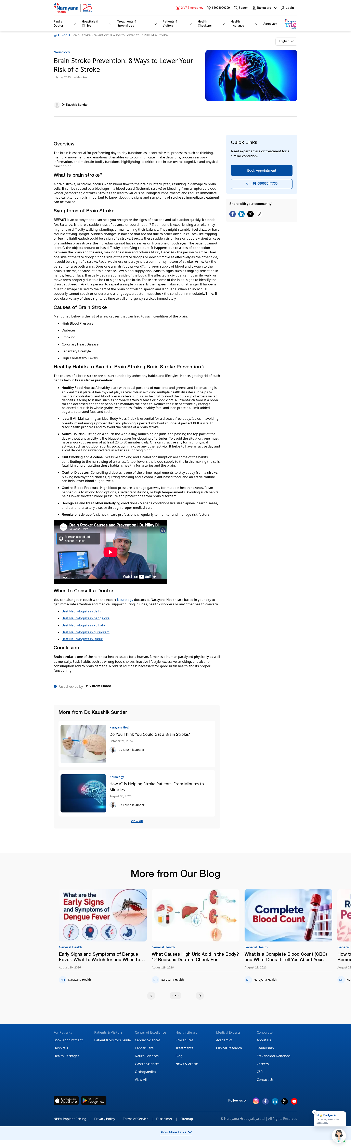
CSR (260, 1071)
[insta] (256, 1101)
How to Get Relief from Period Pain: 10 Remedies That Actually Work (303, 957)
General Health (89, 947)
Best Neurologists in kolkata (83, 625)
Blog (64, 35)
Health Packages (66, 1056)
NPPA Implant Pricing (72, 1119)
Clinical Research (229, 1048)
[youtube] (294, 1103)
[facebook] (265, 1103)
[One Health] (290, 24)
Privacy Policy (107, 1119)
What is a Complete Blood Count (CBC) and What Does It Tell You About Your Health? (211, 957)
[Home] (73, 8)
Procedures (184, 1040)
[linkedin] (275, 1103)
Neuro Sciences (147, 1056)
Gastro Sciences (147, 1064)
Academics (224, 1040)
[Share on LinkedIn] (241, 214)
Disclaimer (166, 1119)
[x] (284, 1103)
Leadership (265, 1048)
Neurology (62, 52)
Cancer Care (144, 1048)
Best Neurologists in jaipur (82, 639)
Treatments (184, 1048)
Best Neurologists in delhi (82, 611)
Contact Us (265, 1079)
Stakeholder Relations (273, 1056)
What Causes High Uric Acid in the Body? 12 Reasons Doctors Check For (121, 957)
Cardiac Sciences (147, 1040)
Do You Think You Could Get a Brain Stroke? (149, 734)
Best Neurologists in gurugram (85, 632)
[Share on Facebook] (232, 214)
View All (137, 821)
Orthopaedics (145, 1071)
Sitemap (186, 1119)
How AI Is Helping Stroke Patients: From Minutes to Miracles (156, 786)
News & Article (187, 1064)
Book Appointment (261, 170)
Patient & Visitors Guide (112, 1040)
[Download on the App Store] (66, 1100)
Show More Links (173, 1132)
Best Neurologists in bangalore (85, 618)
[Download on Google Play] (93, 1100)
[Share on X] (250, 214)
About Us (264, 1040)
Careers (263, 1064)
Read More (121, 915)
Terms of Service (138, 1119)
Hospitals (61, 1048)
